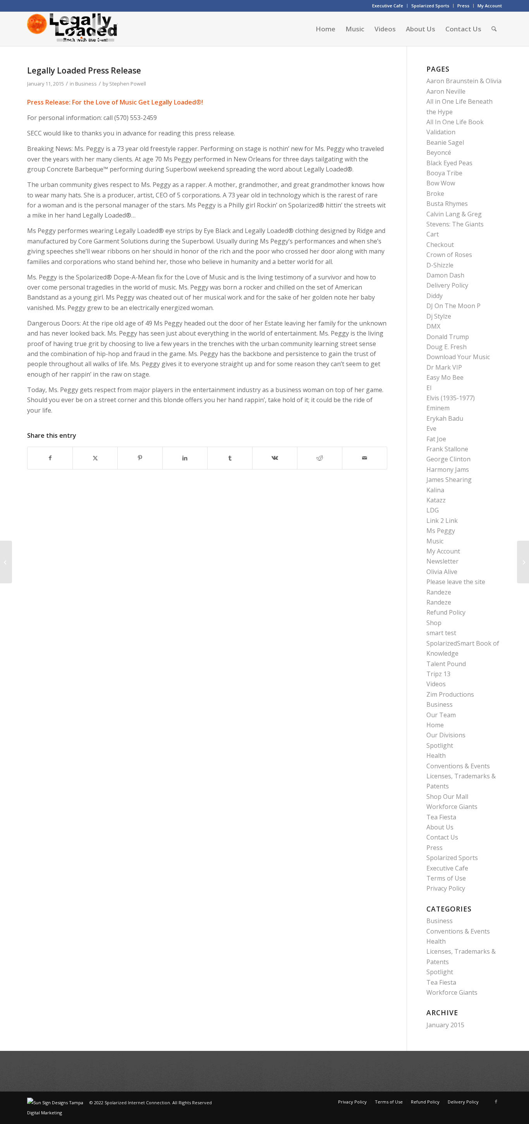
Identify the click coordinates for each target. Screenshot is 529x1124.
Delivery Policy (447, 285)
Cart (432, 234)
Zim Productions (450, 694)
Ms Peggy (440, 530)
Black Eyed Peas (449, 163)
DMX (433, 326)
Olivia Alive (441, 571)
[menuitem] (387, 6)
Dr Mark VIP (444, 367)
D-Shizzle (439, 265)
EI (429, 388)
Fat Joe (436, 439)
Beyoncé (438, 152)
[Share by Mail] (364, 458)
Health (436, 755)
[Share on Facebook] (49, 458)
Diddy (434, 295)
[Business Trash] (6, 562)
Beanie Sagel (445, 142)
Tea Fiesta (441, 817)
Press (463, 6)
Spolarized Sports (430, 6)
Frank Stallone (447, 449)
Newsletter (442, 561)
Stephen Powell (127, 83)
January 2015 (445, 1025)
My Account (489, 6)
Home (435, 725)
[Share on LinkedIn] (185, 458)
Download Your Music (458, 357)
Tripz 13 (438, 674)
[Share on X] (95, 458)
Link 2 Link (442, 520)
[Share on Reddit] (319, 458)
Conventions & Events (458, 766)
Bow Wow (440, 183)
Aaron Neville (445, 91)
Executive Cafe (387, 6)
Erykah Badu (444, 418)
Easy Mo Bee (445, 377)
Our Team (441, 715)
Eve (431, 428)
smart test (441, 633)
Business (86, 83)
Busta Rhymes (447, 203)
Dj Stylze (438, 316)
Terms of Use (446, 878)
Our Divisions (445, 735)
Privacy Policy (445, 888)
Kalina (435, 490)
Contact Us (442, 837)
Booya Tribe (444, 173)
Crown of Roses (449, 254)
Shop (433, 623)
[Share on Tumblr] (230, 458)
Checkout (440, 244)
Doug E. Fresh (446, 347)
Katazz (436, 500)
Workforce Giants (451, 806)
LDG (432, 510)
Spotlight (439, 745)
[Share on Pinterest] (140, 458)
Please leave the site (455, 581)
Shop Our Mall (447, 796)
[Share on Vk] (274, 458)
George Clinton (448, 459)
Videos (436, 684)
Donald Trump (447, 336)
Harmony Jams (447, 469)
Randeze (438, 592)
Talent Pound (446, 664)
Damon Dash (445, 275)
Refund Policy (445, 612)
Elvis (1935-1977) (450, 398)
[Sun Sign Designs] (58, 1112)
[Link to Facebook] (496, 1101)
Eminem (438, 408)
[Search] (494, 29)
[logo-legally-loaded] (72, 29)
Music (434, 541)
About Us (439, 827)
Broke (435, 193)
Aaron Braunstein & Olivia (464, 81)
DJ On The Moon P (453, 306)
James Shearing (449, 479)
